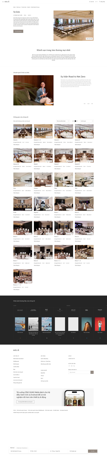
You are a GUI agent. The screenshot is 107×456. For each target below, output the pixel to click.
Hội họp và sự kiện (44, 381)
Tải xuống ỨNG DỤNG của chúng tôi (25, 401)
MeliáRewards (16, 361)
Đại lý (42, 378)
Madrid (28, 7)
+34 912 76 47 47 (71, 358)
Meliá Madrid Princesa (35, 7)
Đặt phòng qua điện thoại (46, 364)
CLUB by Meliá (16, 366)
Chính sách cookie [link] (48, 410)
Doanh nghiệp (44, 370)
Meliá (14, 7)
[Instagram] (71, 366)
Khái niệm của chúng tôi (18, 372)
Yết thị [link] (14, 410)
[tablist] (53, 448)
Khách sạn (18, 7)
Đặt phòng (43, 355)
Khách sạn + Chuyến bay (45, 361)
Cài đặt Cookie (56, 410)
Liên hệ (69, 355)
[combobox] (97, 1)
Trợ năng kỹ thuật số (64, 410)
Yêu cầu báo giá (18, 31)
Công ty (42, 375)
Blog (14, 369)
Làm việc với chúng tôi (17, 380)
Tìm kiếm (93, 451)
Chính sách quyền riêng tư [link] (22, 410)
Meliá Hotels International (18, 358)
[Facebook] (69, 366)
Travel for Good (16, 377)
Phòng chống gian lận (17, 382)
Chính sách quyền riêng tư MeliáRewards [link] (36, 410)
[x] (74, 366)
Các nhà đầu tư (16, 374)
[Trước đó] (84, 103)
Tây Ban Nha (24, 7)
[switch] (75, 121)
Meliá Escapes (16, 364)
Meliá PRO (43, 372)
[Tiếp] (92, 103)
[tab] (12, 448)
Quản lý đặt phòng (44, 358)
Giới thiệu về (16, 355)
